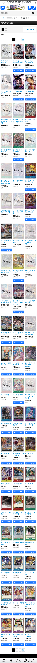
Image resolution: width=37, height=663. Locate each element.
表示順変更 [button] (30, 29)
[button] (3, 8)
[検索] (33, 13)
